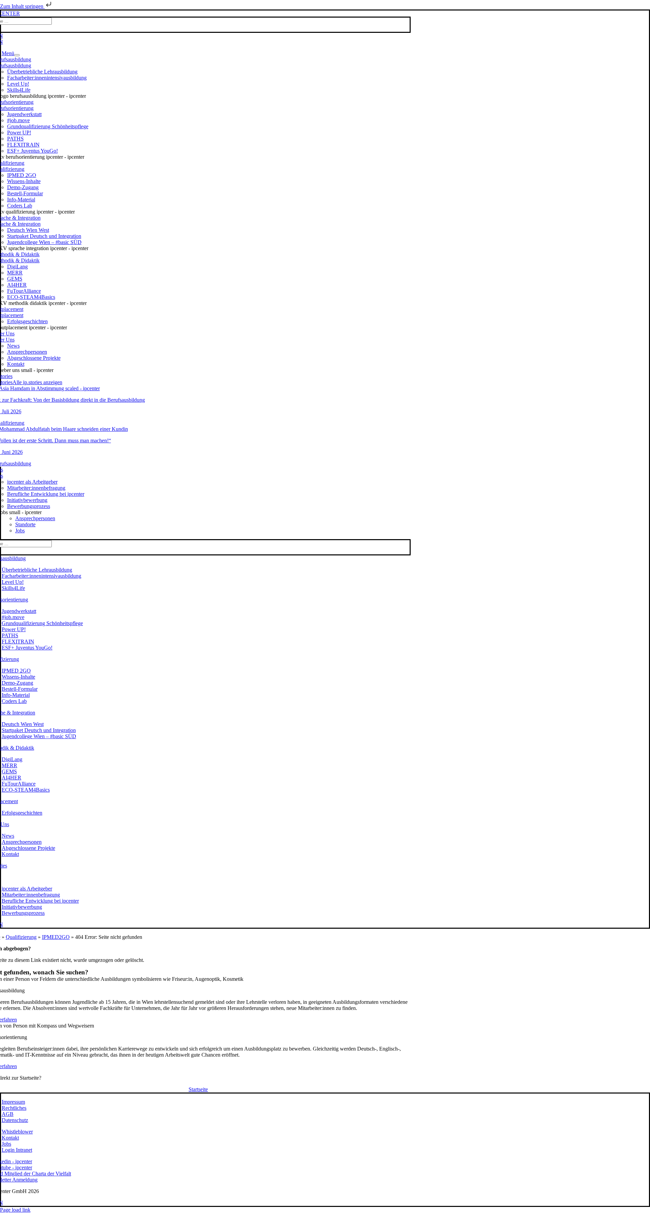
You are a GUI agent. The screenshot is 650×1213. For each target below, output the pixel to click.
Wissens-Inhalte (24, 181)
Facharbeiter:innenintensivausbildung (47, 78)
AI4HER (17, 285)
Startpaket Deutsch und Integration (44, 236)
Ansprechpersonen (27, 352)
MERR (15, 272)
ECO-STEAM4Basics (31, 297)
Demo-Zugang (23, 187)
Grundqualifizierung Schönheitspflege (47, 126)
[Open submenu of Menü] (17, 55)
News (13, 346)
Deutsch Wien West (28, 230)
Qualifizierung (21, 937)
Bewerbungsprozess (28, 506)
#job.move (18, 120)
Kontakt (15, 364)
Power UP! (19, 132)
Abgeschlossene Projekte (34, 358)
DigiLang (17, 266)
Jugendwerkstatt (24, 114)
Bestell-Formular (25, 193)
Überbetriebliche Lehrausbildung (42, 71)
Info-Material (21, 199)
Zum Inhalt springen (22, 6)
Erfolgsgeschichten (27, 321)
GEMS (14, 279)
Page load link (15, 1210)
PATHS (15, 138)
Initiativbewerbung (27, 500)
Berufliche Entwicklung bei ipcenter (45, 494)
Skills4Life (18, 90)
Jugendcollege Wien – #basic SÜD (44, 242)
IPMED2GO (56, 937)
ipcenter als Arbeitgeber (32, 482)
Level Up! (18, 84)
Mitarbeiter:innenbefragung (36, 488)
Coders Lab (19, 205)
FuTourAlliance (24, 291)
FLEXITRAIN (23, 145)
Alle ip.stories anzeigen (37, 382)
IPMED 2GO (21, 175)
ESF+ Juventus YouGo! (32, 151)
